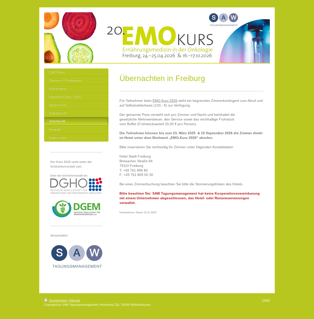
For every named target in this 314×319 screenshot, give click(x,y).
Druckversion (58, 300)
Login (266, 300)
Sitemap (74, 300)
